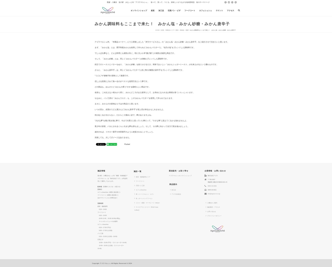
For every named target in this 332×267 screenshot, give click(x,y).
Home (157, 30)
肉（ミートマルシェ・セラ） (145, 194)
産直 (153, 10)
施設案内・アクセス (213, 207)
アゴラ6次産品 (176, 194)
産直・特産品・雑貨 (182, 30)
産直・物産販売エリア (143, 177)
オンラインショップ (139, 10)
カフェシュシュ (205, 10)
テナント (219, 10)
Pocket (127, 144)
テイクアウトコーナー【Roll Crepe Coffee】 (146, 208)
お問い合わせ (211, 211)
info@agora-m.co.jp (214, 194)
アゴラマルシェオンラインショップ (180, 175)
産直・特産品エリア (167, 30)
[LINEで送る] (112, 144)
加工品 (161, 10)
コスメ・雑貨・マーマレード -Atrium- (148, 203)
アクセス (230, 10)
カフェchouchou (141, 190)
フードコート (189, 10)
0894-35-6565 (212, 186)
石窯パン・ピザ (174, 10)
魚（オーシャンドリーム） (144, 198)
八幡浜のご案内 (212, 203)
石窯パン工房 (140, 185)
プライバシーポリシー (214, 216)
